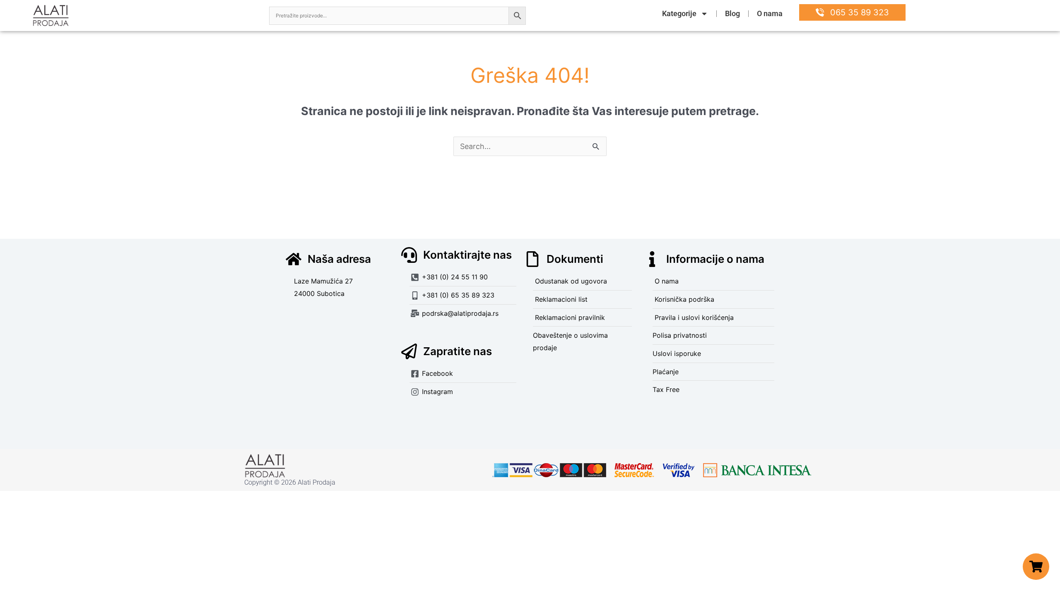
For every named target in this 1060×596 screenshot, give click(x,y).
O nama (770, 13)
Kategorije (679, 13)
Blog (732, 13)
